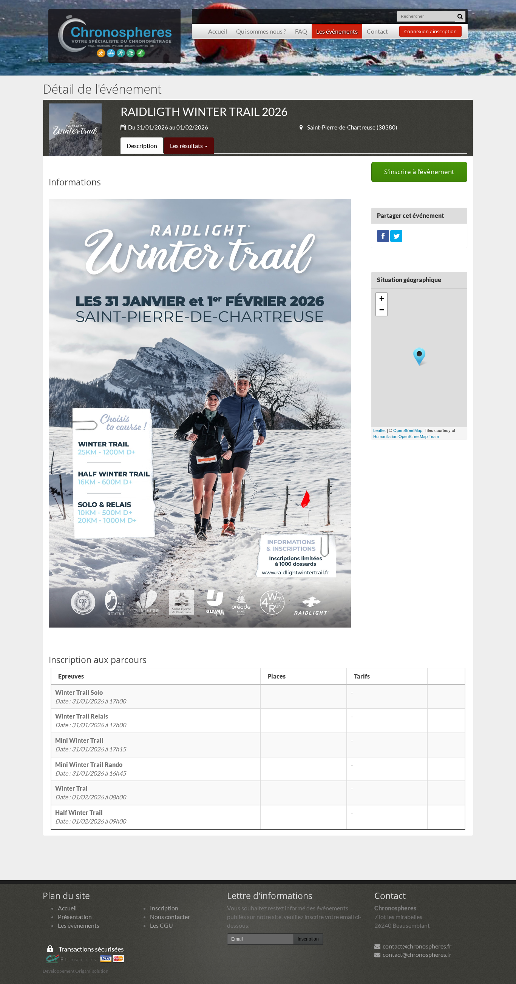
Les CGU (161, 925)
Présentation (75, 916)
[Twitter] (396, 235)
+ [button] (381, 298)
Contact (377, 31)
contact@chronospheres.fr (415, 946)
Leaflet (379, 430)
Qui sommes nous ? (261, 31)
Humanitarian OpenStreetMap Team (406, 436)
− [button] (381, 310)
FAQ (301, 31)
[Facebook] (383, 235)
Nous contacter (170, 916)
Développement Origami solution (75, 971)
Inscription (164, 908)
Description (142, 145)
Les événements (78, 925)
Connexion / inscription (430, 31)
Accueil (217, 31)
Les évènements (337, 31)
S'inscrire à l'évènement (419, 171)
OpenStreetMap (407, 430)
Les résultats (187, 145)
